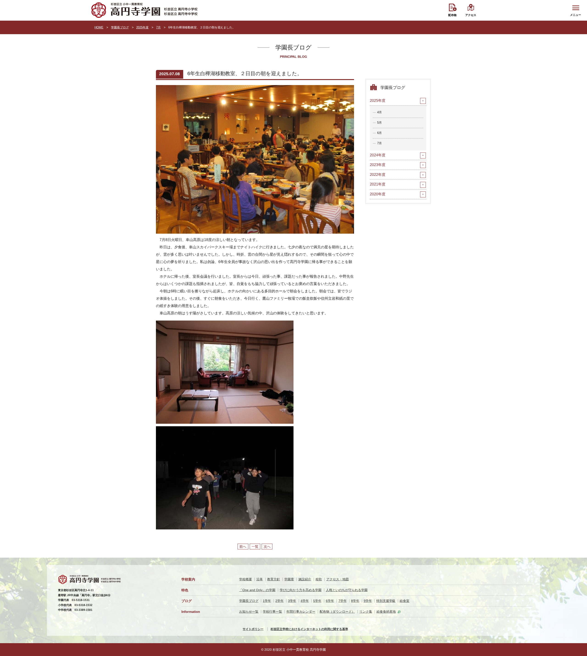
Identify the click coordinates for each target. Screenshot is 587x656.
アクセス (470, 15)
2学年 (279, 601)
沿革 (259, 579)
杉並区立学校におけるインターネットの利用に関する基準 (309, 629)
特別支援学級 (386, 601)
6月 (379, 133)
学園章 (289, 579)
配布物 (452, 15)
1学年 (267, 601)
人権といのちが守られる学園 (347, 590)
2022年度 (377, 175)
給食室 (404, 601)
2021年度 (377, 184)
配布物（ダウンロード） (337, 611)
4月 (379, 112)
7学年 (342, 601)
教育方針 (273, 579)
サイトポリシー (253, 629)
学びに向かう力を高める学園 (300, 590)
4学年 (305, 601)
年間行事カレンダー (300, 611)
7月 (158, 27)
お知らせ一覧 (248, 611)
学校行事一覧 (272, 611)
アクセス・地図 (337, 579)
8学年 (355, 601)
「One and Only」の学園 (257, 590)
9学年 (368, 601)
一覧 (255, 546)
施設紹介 (304, 579)
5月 (379, 122)
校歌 (319, 579)
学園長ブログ (120, 27)
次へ (267, 546)
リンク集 (365, 611)
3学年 (292, 601)
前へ (242, 546)
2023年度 (377, 165)
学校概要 (245, 579)
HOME (98, 27)
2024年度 (377, 155)
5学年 (317, 601)
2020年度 (377, 194)
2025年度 (142, 27)
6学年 (330, 601)
